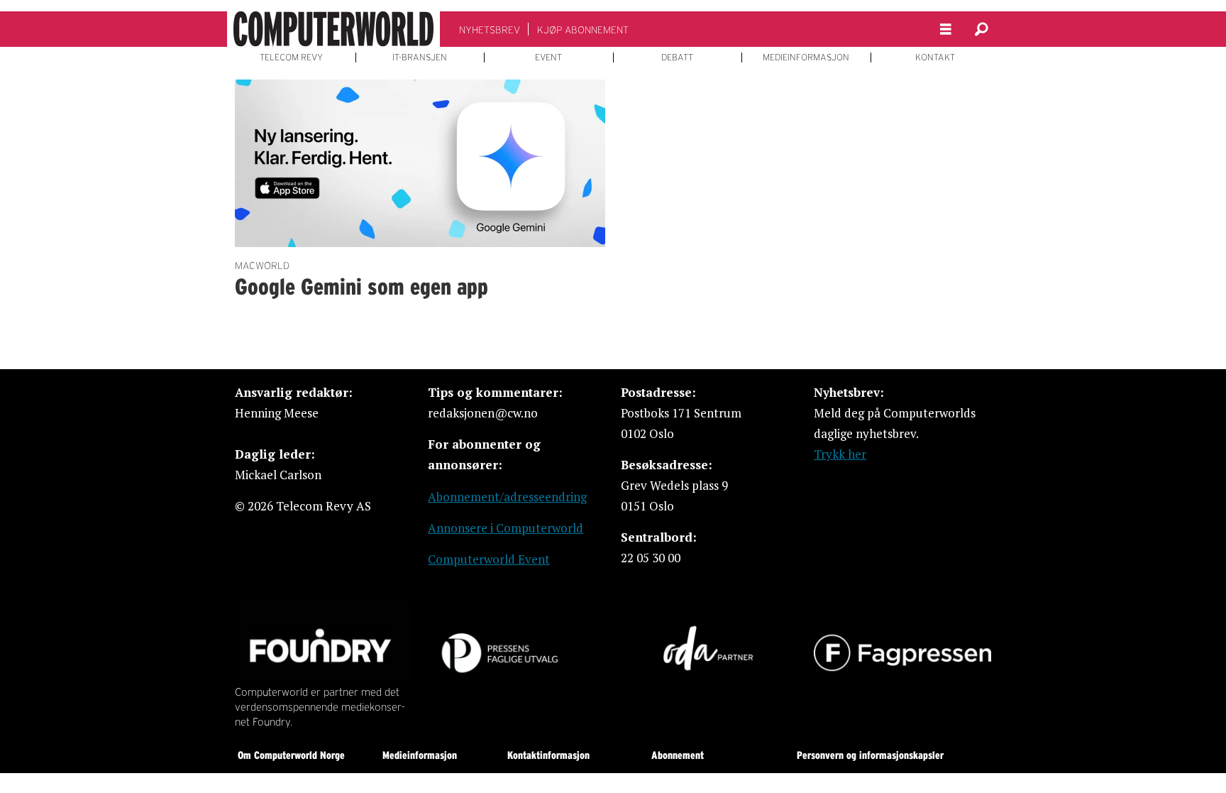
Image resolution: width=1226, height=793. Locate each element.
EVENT (548, 57)
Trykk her (840, 454)
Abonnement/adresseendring (507, 496)
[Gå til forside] (333, 29)
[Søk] (981, 29)
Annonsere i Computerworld (505, 528)
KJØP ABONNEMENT (583, 29)
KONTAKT (935, 57)
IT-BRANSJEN (419, 57)
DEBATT (677, 57)
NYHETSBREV (489, 29)
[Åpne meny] (946, 29)
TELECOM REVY (291, 57)
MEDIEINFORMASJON (806, 57)
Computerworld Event (489, 559)
